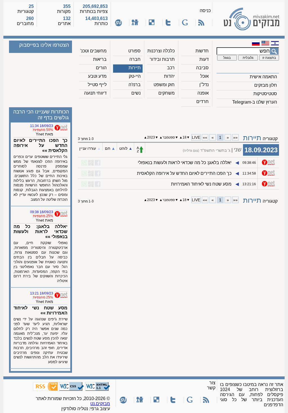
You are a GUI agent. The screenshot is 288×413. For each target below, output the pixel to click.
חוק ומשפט (164, 84)
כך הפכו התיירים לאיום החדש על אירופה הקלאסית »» (41, 145)
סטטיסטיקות (265, 93)
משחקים (166, 93)
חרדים (202, 101)
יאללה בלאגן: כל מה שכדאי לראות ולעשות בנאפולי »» (41, 231)
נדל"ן (204, 84)
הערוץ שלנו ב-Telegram (254, 102)
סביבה (202, 67)
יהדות (169, 76)
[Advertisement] (178, 118)
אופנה (203, 93)
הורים (101, 67)
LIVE (196, 137)
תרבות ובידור (162, 59)
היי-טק (135, 76)
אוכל (204, 76)
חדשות (202, 50)
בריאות (100, 59)
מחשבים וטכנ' (93, 50)
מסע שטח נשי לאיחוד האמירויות (201, 184)
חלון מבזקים (265, 85)
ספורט (134, 50)
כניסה (205, 10)
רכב (171, 67)
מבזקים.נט (100, 403)
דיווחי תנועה (95, 93)
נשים (136, 93)
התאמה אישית (263, 76)
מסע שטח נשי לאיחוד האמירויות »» (41, 310)
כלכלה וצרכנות (161, 50)
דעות (204, 59)
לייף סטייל (97, 84)
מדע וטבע (97, 76)
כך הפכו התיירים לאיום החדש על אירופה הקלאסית (184, 173)
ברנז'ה (135, 84)
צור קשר (211, 385)
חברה (135, 59)
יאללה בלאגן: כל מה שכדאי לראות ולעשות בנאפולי (184, 162)
